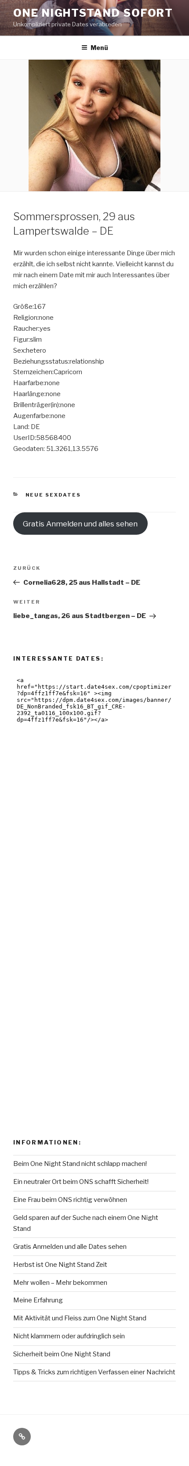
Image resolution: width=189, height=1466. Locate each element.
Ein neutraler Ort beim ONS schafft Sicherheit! (81, 1182)
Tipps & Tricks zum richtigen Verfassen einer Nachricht (94, 1372)
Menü (99, 47)
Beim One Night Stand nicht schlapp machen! (80, 1164)
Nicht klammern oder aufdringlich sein (69, 1336)
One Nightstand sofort (93, 13)
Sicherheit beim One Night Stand (61, 1354)
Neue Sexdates (53, 495)
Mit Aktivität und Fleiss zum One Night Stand (79, 1318)
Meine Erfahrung (38, 1300)
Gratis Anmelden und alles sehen (80, 523)
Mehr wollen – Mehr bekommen (60, 1283)
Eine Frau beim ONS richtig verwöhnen (70, 1200)
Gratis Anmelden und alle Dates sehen (70, 1247)
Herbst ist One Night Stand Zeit (60, 1265)
